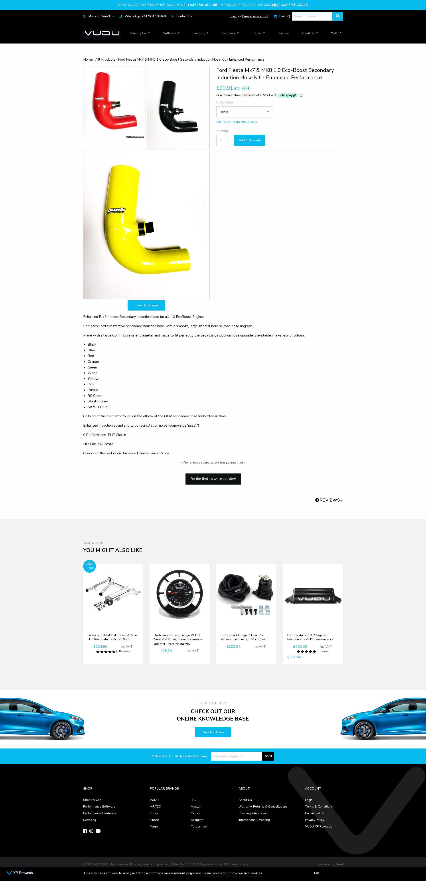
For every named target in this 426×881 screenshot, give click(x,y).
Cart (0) (284, 16)
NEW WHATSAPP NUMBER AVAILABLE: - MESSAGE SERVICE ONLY (213, 4)
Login (233, 16)
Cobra (154, 813)
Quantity (222, 131)
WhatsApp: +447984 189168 (145, 16)
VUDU (154, 800)
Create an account (255, 16)
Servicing (198, 33)
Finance (283, 33)
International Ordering (254, 820)
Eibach (154, 820)
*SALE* (336, 33)
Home (88, 59)
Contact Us (184, 16)
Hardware (228, 33)
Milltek (195, 813)
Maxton (196, 806)
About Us (308, 33)
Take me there (213, 732)
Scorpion (197, 820)
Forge (154, 826)
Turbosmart (199, 826)
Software (169, 33)
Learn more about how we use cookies (232, 873)
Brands (257, 33)
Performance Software (99, 806)
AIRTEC (155, 806)
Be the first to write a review (213, 478)
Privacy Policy (314, 820)
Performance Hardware (99, 813)
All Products (105, 59)
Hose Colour (225, 102)
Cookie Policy (314, 813)
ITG (193, 800)
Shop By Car (138, 33)
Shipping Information (253, 813)
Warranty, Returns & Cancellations (263, 806)
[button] (213, 477)
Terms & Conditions (319, 806)
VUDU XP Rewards (318, 826)
